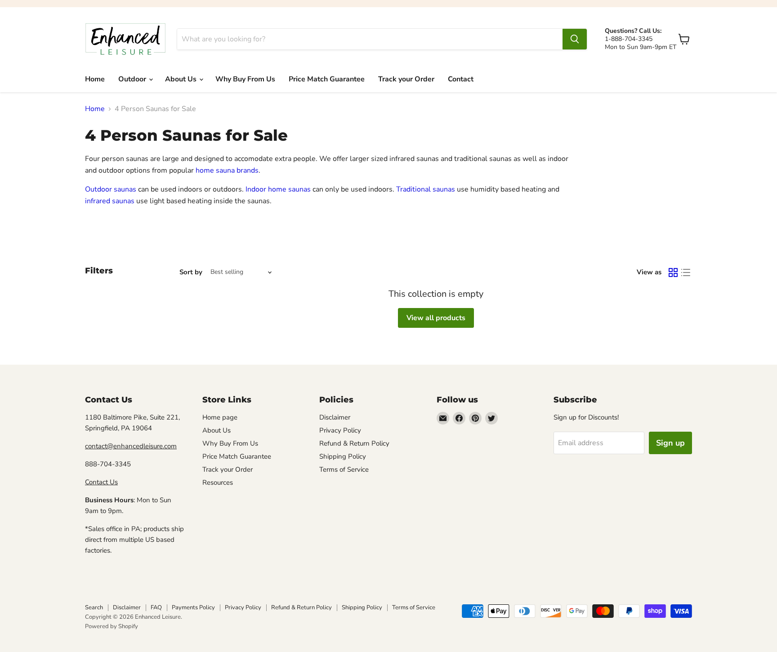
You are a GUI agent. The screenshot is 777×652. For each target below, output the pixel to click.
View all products (435, 318)
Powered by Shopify (111, 626)
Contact (460, 79)
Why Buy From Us (245, 79)
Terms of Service (344, 469)
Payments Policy (193, 607)
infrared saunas (109, 201)
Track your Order (406, 79)
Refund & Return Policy (354, 443)
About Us (181, 79)
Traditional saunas (425, 189)
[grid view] (673, 272)
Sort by (190, 272)
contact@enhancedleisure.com (131, 446)
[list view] (685, 272)
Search (94, 607)
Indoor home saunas (278, 189)
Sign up (670, 443)
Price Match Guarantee (327, 79)
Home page (219, 417)
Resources (217, 482)
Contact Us (101, 482)
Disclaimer (334, 417)
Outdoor (133, 79)
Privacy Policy (340, 430)
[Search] (575, 39)
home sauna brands (227, 170)
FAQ (156, 607)
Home (95, 79)
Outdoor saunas (110, 189)
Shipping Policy (342, 456)
